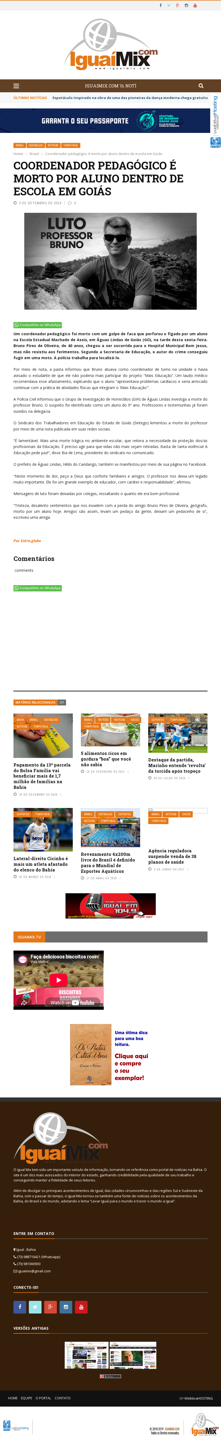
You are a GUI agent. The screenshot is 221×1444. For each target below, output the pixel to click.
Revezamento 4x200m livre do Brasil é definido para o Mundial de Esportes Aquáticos (108, 862)
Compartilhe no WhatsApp (40, 325)
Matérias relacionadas (36, 702)
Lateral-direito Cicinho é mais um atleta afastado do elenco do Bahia (40, 864)
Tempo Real (70, 145)
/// (62, 702)
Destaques (36, 145)
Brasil (20, 145)
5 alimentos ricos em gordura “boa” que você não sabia (106, 758)
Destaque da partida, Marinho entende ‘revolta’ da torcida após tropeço (177, 765)
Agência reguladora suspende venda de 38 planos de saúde (172, 856)
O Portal (43, 1398)
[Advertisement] (110, 642)
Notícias (53, 145)
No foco (103, 720)
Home (13, 1398)
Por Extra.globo (27, 540)
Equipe (26, 1398)
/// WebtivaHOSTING (196, 1398)
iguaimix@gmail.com (34, 1271)
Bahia (20, 720)
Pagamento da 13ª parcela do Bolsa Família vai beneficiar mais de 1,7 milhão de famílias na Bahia (42, 776)
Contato (63, 1398)
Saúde (135, 720)
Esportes (157, 720)
